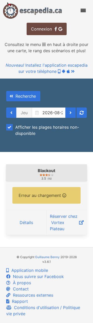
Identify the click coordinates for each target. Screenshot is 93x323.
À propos (20, 282)
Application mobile (28, 270)
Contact (19, 288)
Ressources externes (31, 295)
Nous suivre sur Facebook (37, 276)
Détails (26, 222)
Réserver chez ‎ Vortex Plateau (64, 222)
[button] (82, 10)
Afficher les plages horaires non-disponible (47, 130)
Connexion (43, 29)
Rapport (18, 301)
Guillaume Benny (47, 257)
